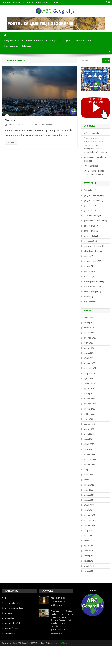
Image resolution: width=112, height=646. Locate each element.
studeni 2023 (89, 409)
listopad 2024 (89, 373)
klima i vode (89, 236)
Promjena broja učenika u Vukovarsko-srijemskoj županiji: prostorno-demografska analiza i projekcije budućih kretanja (95, 145)
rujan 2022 (88, 475)
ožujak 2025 (89, 358)
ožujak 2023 (89, 444)
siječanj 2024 (89, 399)
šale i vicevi (27, 46)
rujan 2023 (88, 419)
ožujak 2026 (89, 328)
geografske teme (12, 41)
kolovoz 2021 (89, 541)
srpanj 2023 (89, 429)
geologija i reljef (90, 205)
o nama (30, 2)
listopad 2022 (89, 470)
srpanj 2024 (89, 388)
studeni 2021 (89, 525)
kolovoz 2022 (89, 480)
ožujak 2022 (89, 505)
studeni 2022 (89, 465)
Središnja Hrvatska (92, 281)
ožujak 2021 (89, 566)
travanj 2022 (89, 500)
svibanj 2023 (89, 434)
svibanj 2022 (89, 495)
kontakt (55, 2)
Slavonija (88, 276)
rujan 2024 (88, 378)
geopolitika (88, 210)
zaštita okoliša (90, 302)
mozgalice (66, 41)
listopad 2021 (89, 530)
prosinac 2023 (90, 404)
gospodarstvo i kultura (93, 221)
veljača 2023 (89, 449)
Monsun (10, 120)
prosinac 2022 (90, 459)
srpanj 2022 (89, 485)
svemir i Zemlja (90, 292)
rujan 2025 (88, 343)
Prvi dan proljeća (91, 166)
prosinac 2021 (90, 520)
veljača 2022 (89, 510)
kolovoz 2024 (89, 383)
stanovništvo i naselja (93, 287)
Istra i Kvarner (89, 226)
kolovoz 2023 (89, 424)
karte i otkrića (89, 231)
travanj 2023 (89, 439)
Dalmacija (88, 190)
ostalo (86, 256)
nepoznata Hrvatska (35, 41)
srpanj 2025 (89, 348)
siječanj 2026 (89, 333)
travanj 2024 (89, 394)
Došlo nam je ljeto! (91, 133)
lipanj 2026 (88, 317)
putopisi (53, 41)
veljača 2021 (89, 571)
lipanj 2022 (88, 490)
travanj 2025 (89, 353)
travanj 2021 (89, 561)
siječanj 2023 (89, 454)
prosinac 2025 (90, 338)
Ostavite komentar (45, 125)
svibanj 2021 (89, 556)
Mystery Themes (62, 643)
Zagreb (87, 297)
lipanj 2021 (88, 551)
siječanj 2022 (89, 515)
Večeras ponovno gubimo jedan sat (95, 159)
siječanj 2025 (89, 363)
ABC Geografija (26, 124)
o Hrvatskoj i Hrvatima (93, 251)
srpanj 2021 (89, 546)
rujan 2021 (88, 536)
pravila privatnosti (43, 2)
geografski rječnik (83, 41)
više (12, 142)
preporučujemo (11, 46)
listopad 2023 (89, 414)
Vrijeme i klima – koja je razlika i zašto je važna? (94, 173)
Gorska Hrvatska (91, 216)
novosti (8, 598)
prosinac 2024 (90, 368)
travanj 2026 (89, 323)
